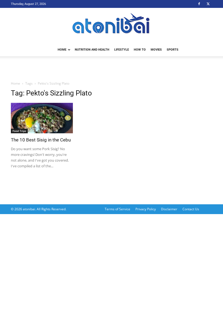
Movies (156, 49)
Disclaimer (169, 209)
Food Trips (19, 131)
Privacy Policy (145, 209)
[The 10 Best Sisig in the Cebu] (42, 118)
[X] (208, 4)
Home (62, 49)
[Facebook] (199, 4)
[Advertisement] (111, 68)
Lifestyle (121, 49)
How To (140, 49)
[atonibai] (111, 26)
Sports (172, 49)
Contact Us (190, 209)
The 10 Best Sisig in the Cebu (41, 140)
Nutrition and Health (92, 49)
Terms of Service (117, 209)
